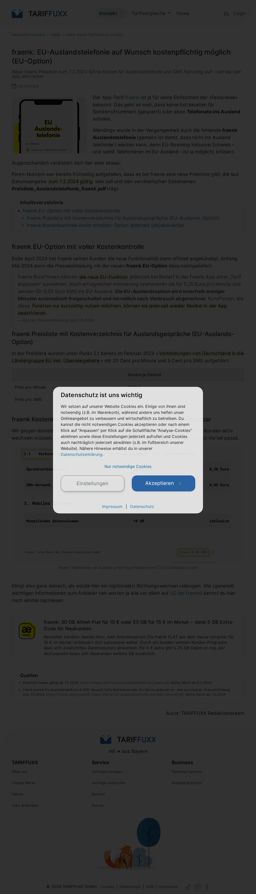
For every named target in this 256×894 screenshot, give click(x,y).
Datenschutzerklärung (81, 454)
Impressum (112, 506)
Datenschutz (142, 506)
